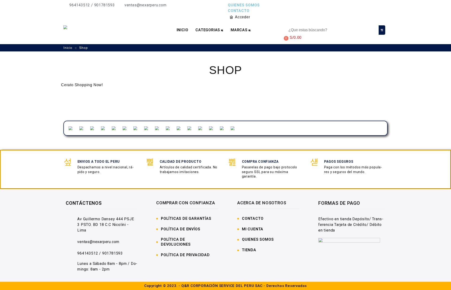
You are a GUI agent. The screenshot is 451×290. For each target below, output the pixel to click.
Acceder (242, 17)
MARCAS (239, 30)
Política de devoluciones (176, 242)
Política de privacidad (185, 255)
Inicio (68, 48)
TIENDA (249, 250)
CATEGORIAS (207, 30)
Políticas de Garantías (186, 218)
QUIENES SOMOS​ (258, 239)
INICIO (182, 30)
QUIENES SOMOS (244, 5)
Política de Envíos (180, 229)
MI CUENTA (252, 229)
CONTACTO (238, 10)
